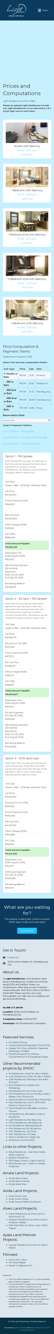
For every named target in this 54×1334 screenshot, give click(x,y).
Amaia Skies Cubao (18, 1178)
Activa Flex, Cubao (18, 1259)
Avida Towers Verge (18, 1199)
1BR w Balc (9, 383)
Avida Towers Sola (17, 1196)
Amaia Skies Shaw (18, 1184)
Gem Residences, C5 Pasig (22, 1134)
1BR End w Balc (10, 392)
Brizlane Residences (19, 1157)
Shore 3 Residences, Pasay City (24, 1137)
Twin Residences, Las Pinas (22, 1131)
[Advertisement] (27, 54)
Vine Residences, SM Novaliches (25, 1128)
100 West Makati (17, 1262)
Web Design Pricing (38, 1327)
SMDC (28, 1068)
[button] (27, 931)
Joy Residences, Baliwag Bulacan (25, 1125)
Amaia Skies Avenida (19, 1181)
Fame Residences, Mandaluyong (25, 1122)
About (31, 1330)
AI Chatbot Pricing (18, 1042)
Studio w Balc (10, 375)
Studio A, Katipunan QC (20, 1265)
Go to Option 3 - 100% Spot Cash (21, 443)
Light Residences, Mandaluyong (25, 1120)
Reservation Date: (14, 415)
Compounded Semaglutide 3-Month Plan (29, 1045)
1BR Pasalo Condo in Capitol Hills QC (27, 1160)
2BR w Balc (9, 408)
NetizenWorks (20, 1327)
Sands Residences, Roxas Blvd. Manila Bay (30, 1099)
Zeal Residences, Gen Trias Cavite (25, 1091)
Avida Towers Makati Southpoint (25, 1202)
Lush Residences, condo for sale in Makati (30, 1076)
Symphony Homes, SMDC (22, 1140)
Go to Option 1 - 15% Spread (18, 431)
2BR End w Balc (10, 400)
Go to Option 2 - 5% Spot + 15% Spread (25, 437)
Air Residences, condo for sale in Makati (28, 1073)
